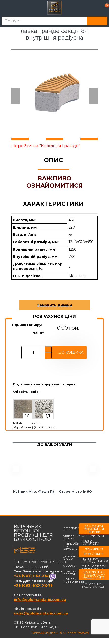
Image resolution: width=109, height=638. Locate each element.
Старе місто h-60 (75, 491)
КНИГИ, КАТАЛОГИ (90, 542)
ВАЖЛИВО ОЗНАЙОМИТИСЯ (54, 182)
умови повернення (73, 580)
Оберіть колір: (26, 392)
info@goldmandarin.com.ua (40, 599)
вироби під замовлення (73, 546)
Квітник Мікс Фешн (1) (33, 491)
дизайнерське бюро (74, 556)
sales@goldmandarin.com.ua (41, 613)
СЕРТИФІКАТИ (93, 536)
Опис (53, 160)
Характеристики (53, 204)
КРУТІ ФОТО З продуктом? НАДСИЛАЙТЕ (94, 574)
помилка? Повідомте (94, 551)
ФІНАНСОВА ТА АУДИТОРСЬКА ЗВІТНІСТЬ (94, 569)
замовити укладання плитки (94, 529)
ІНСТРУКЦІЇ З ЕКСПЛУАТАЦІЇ (93, 585)
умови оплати (70, 572)
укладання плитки (71, 536)
